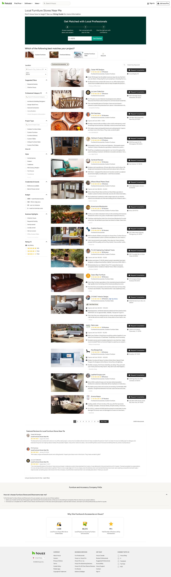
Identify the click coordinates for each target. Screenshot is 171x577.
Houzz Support (100, 566)
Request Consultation (138, 70)
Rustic (29, 177)
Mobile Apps (56, 569)
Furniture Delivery (32, 135)
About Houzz (57, 555)
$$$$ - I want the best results (35, 199)
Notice (61, 561)
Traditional (30, 164)
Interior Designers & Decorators (36, 114)
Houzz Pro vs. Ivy (79, 561)
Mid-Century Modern (33, 167)
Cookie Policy (57, 566)
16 (98, 421)
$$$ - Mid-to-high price (33, 202)
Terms (55, 563)
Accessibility (99, 563)
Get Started (97, 38)
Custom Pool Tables (32, 145)
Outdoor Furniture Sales (34, 129)
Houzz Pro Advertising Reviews (83, 563)
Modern (29, 161)
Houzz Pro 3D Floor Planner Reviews (85, 566)
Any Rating (30, 245)
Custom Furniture (32, 132)
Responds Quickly (32, 84)
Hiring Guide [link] (58, 14)
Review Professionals (102, 558)
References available (33, 186)
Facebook (123, 561)
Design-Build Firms (32, 104)
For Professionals (79, 555)
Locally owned (31, 227)
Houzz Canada (100, 555)
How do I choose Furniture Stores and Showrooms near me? (25, 495)
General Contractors (33, 108)
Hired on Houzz (31, 87)
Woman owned (31, 231)
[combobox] (56, 3)
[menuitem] (18, 3)
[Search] (44, 3)
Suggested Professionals (103, 561)
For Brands (78, 569)
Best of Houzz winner (33, 189)
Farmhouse (30, 171)
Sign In (98, 571)
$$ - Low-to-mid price (33, 205)
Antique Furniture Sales (34, 142)
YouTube (122, 564)
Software (28, 3)
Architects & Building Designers (36, 101)
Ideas (37, 3)
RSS (121, 566)
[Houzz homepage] (6, 3)
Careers (55, 558)
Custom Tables (31, 139)
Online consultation (32, 237)
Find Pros (17, 3)
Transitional (30, 174)
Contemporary (31, 158)
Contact (98, 569)
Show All (27, 149)
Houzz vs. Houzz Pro (80, 558)
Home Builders (31, 111)
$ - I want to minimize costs (35, 208)
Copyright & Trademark (59, 571)
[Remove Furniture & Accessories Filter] (68, 64)
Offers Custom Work (33, 234)
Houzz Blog (123, 555)
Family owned (31, 224)
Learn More (46, 478)
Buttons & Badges (80, 571)
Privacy (55, 561)
